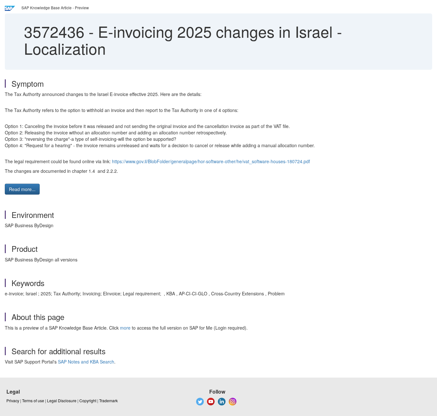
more (125, 327)
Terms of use (33, 400)
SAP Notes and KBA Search (86, 361)
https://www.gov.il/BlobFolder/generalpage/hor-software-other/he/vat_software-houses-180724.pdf (211, 161)
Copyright (87, 400)
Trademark (108, 400)
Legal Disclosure (61, 400)
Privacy (12, 400)
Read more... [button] (22, 189)
